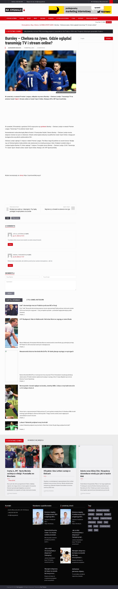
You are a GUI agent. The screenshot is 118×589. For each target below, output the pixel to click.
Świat (35, 18)
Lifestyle (95, 518)
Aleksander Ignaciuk (14, 47)
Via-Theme (43, 587)
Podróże (51, 18)
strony (21, 175)
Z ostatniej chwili (104, 526)
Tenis (105, 522)
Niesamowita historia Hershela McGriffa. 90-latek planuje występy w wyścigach (47, 351)
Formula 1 (107, 514)
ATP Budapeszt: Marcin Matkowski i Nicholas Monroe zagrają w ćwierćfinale (46, 319)
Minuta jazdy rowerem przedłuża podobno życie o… (50, 539)
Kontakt (80, 18)
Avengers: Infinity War (103, 510)
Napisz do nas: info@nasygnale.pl (35, 1)
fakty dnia (99, 514)
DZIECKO (91, 514)
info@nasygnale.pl (13, 515)
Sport (29, 18)
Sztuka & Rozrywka (62, 18)
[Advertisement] (40, 113)
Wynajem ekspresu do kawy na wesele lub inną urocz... (51, 571)
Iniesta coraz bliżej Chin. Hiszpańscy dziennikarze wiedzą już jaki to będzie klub (95, 473)
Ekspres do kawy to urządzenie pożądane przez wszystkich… (50, 578)
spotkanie (43, 126)
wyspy (96, 526)
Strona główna (12, 18)
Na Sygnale (20, 587)
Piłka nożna (16, 218)
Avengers (91, 510)
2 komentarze (41, 47)
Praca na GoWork (91, 18)
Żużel (96, 530)
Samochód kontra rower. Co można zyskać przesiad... (50, 533)
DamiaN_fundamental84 (20, 254)
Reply (10, 244)
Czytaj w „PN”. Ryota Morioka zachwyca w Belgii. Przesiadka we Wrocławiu (20, 473)
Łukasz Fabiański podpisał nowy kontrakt (34, 422)
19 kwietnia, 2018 (29, 47)
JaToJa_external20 (19, 233)
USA (90, 526)
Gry (90, 518)
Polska (22, 18)
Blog (32, 25)
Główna (36, 25)
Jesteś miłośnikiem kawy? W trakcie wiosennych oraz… (49, 560)
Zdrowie (42, 18)
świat (90, 530)
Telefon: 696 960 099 (17, 1)
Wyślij (10, 293)
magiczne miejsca (106, 518)
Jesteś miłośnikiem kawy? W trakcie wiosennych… (77, 542)
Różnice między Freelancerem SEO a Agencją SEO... (50, 514)
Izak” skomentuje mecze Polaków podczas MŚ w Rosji (38, 305)
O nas (73, 18)
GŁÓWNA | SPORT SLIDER (46, 25)
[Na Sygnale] (18, 10)
